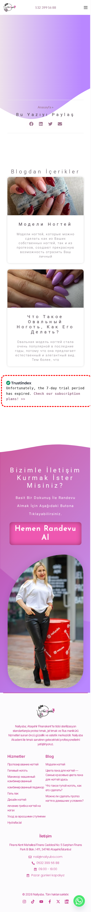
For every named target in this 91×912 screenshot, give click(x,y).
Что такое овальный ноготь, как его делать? (45, 324)
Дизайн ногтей (16, 799)
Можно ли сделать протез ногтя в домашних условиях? (64, 798)
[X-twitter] (58, 902)
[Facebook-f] (50, 902)
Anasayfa (44, 107)
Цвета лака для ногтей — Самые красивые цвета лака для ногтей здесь (64, 775)
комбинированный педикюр (25, 787)
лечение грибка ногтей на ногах (24, 808)
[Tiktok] (33, 902)
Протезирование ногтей (22, 764)
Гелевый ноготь (17, 770)
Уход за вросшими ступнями (26, 816)
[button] (31, 124)
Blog (50, 756)
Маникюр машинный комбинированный (21, 779)
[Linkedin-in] (67, 902)
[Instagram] (24, 902)
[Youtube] (41, 902)
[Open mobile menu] (85, 7)
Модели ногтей (46, 224)
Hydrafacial (14, 822)
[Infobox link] (45, 7)
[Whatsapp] (79, 901)
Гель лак (13, 793)
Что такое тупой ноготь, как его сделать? (63, 788)
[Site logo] (9, 7)
